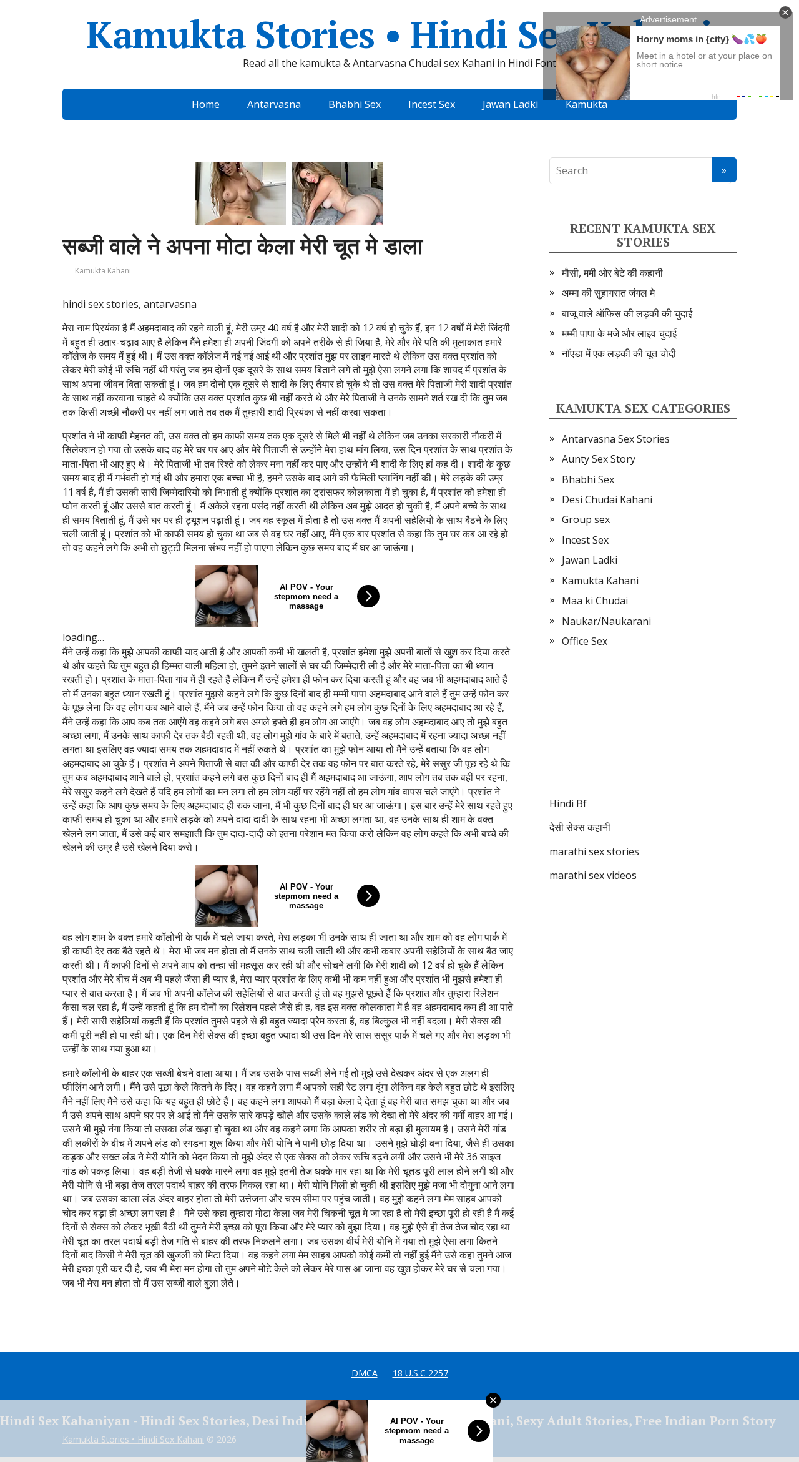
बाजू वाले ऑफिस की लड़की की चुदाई (627, 313)
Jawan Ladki (510, 104)
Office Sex (584, 641)
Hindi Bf (568, 803)
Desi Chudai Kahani (607, 499)
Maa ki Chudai (595, 600)
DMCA (364, 1373)
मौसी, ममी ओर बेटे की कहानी (612, 273)
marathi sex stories (594, 851)
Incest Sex (431, 104)
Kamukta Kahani (103, 270)
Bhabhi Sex (354, 104)
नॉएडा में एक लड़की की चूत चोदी (619, 353)
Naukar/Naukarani (606, 621)
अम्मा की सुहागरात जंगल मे (608, 293)
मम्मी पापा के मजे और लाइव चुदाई (619, 333)
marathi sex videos (593, 875)
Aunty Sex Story (598, 459)
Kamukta (586, 104)
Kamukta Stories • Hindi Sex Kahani (399, 34)
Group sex (586, 519)
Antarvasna (274, 104)
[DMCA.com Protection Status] (643, 735)
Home (206, 104)
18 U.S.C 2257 (420, 1373)
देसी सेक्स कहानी (579, 827)
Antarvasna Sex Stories (616, 439)
